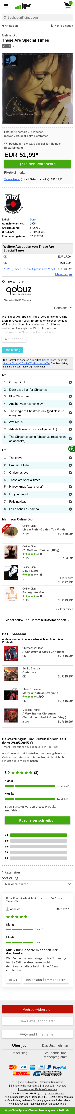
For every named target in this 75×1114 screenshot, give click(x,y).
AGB (14, 1082)
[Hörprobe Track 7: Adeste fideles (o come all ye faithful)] (70, 429)
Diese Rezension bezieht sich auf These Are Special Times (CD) (34, 900)
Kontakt (61, 1085)
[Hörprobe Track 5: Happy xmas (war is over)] (70, 486)
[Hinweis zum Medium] (13, 46)
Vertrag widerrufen (37, 1009)
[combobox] (37, 17)
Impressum (48, 1085)
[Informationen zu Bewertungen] (31, 743)
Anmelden (11, 25)
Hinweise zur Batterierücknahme (38, 1089)
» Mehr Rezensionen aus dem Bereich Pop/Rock (30, 747)
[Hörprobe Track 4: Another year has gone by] (70, 404)
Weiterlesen (14, 339)
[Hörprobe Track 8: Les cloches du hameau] (70, 509)
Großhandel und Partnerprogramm (55, 1055)
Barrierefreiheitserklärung (25, 1085)
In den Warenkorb (39, 164)
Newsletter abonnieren (37, 1021)
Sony (33, 219)
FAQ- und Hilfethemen (37, 1034)
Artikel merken (16, 172)
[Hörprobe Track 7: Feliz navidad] (70, 501)
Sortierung (10, 878)
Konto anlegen (63, 25)
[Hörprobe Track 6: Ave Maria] (70, 422)
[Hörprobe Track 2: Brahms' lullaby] (70, 465)
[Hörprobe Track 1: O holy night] (70, 382)
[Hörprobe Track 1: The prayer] (70, 458)
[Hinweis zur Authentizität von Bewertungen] (41, 554)
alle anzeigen (65, 609)
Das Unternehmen (55, 1045)
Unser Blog (19, 1053)
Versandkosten (12, 179)
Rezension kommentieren (46, 980)
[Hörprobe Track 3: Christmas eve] (70, 472)
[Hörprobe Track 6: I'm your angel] (70, 494)
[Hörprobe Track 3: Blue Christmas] (70, 396)
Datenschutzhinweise (51, 1082)
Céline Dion (10, 35)
